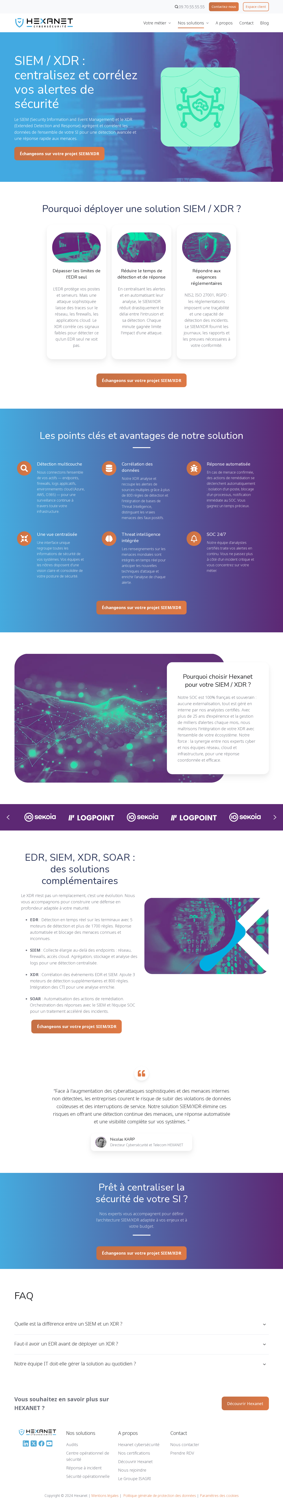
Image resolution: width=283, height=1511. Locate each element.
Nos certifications (134, 1453)
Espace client (256, 6)
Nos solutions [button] (191, 23)
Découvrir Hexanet (245, 1403)
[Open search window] (176, 6)
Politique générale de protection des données (159, 1495)
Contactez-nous (224, 6)
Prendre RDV (182, 1453)
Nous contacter (184, 1444)
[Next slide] (275, 817)
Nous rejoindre (132, 1470)
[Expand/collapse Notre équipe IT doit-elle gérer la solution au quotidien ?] (264, 1364)
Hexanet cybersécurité (139, 1444)
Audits (72, 1444)
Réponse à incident (84, 1467)
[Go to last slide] (8, 817)
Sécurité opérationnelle (88, 1476)
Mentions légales (105, 1495)
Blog (264, 23)
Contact (246, 23)
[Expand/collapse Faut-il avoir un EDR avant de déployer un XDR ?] (264, 1344)
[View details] (120, 717)
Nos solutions (80, 1433)
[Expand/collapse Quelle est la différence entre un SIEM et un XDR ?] (264, 1324)
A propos (224, 23)
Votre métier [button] (154, 23)
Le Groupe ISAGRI (134, 1478)
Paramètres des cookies (219, 1495)
